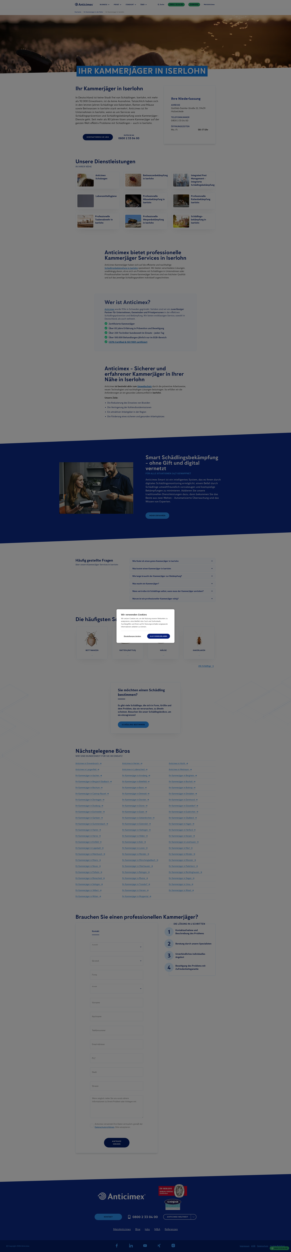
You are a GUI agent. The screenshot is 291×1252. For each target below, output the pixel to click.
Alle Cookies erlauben (158, 636)
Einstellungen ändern (132, 636)
